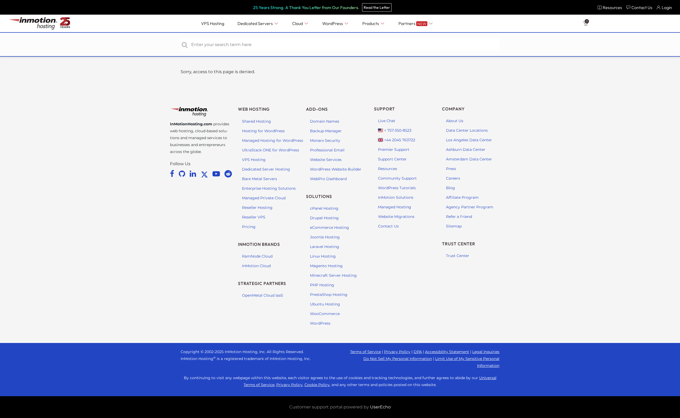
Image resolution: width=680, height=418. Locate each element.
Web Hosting (254, 109)
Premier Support (393, 149)
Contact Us (388, 226)
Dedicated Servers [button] (255, 23)
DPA (418, 351)
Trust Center (457, 255)
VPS (212, 23)
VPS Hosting (254, 159)
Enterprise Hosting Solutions (269, 188)
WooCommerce (325, 313)
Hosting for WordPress (263, 131)
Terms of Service (365, 351)
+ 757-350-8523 (397, 130)
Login (667, 7)
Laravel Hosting (324, 246)
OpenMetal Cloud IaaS (262, 295)
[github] (183, 173)
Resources (387, 168)
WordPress (320, 323)
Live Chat (386, 120)
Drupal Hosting (324, 218)
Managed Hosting (394, 207)
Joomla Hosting (325, 237)
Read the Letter (377, 7)
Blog (450, 187)
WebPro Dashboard (328, 178)
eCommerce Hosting (329, 227)
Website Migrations (396, 216)
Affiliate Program (462, 197)
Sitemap (454, 226)
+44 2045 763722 (399, 140)
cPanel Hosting (324, 208)
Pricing (249, 226)
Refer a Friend (459, 216)
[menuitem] (609, 7)
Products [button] (371, 23)
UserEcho (380, 406)
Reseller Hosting (257, 207)
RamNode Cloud (257, 256)
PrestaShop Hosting (328, 294)
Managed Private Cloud (264, 198)
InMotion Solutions (395, 197)
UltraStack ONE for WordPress (270, 150)
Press (451, 168)
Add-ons (317, 109)
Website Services (326, 159)
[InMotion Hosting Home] (32, 23)
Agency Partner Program (469, 207)
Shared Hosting (256, 121)
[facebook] (173, 173)
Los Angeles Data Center (469, 140)
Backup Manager (326, 131)
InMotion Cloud (256, 265)
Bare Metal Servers (259, 178)
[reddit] (228, 173)
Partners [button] (412, 23)
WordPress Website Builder (335, 169)
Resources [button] (612, 7)
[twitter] (205, 173)
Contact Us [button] (641, 7)
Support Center (392, 159)
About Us (454, 120)
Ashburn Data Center (465, 149)
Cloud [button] (298, 23)
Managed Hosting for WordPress (272, 140)
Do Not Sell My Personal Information (397, 358)
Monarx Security (325, 140)
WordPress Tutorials (397, 187)
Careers (453, 178)
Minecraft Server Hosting (333, 275)
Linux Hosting (323, 256)
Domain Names (324, 121)
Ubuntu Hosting (325, 304)
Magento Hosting (326, 265)
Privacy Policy (397, 351)
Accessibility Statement (447, 351)
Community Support (397, 178)
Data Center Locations (467, 130)
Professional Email (327, 150)
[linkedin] (194, 173)
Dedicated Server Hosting (266, 169)
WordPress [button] (333, 23)
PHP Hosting (322, 285)
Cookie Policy (317, 384)
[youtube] (217, 173)
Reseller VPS (253, 217)
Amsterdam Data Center (469, 159)
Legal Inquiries (485, 351)
